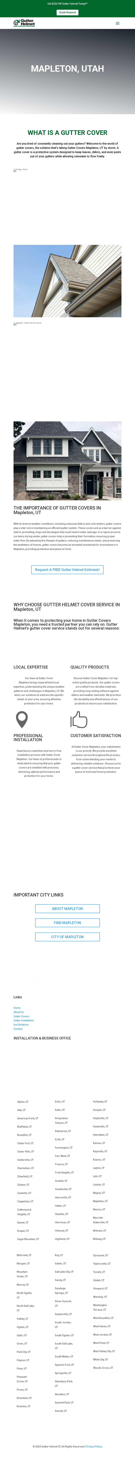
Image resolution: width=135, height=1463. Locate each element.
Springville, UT (63, 1373)
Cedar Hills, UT (25, 1151)
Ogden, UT (22, 1327)
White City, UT (100, 1359)
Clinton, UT (23, 1184)
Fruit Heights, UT (64, 1172)
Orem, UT (22, 1343)
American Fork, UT (27, 1118)
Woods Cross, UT (103, 1367)
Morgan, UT (23, 1263)
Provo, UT (22, 1389)
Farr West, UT (62, 1156)
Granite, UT (61, 1180)
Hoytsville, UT (100, 1118)
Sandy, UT (60, 1280)
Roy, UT (59, 1255)
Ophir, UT (22, 1335)
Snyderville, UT (63, 1314)
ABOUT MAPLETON (67, 909)
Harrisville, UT (63, 1197)
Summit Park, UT (64, 1402)
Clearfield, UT (25, 1176)
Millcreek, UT (24, 1255)
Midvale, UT (99, 1230)
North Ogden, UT (24, 1295)
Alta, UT (21, 1110)
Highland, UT (62, 1239)
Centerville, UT (25, 1159)
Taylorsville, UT (102, 1263)
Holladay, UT (100, 1101)
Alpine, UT (22, 1101)
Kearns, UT (99, 1159)
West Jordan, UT (102, 1334)
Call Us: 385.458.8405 (26, 1065)
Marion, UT (99, 1209)
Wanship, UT (100, 1296)
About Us (19, 1012)
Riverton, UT (23, 1406)
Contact (18, 1028)
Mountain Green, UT (22, 1274)
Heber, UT (60, 1205)
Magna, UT (99, 1192)
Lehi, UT (97, 1176)
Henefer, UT (61, 1214)
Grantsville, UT (63, 1189)
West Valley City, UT (104, 1351)
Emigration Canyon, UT (61, 1120)
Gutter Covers (21, 1016)
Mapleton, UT (100, 1201)
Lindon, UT (99, 1184)
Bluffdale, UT (24, 1126)
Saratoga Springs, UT (61, 1290)
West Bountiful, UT (103, 1318)
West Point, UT (101, 1343)
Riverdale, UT (24, 1398)
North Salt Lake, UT (25, 1308)
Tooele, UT (99, 1272)
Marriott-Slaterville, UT (101, 1220)
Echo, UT (60, 1101)
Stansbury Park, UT (64, 1383)
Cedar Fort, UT (25, 1143)
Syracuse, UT (100, 1255)
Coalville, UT (24, 1193)
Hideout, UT (61, 1230)
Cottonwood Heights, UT (24, 1212)
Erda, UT (60, 1139)
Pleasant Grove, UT (22, 1379)
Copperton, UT (25, 1201)
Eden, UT (60, 1110)
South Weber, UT (64, 1356)
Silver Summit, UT (63, 1303)
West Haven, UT (102, 1326)
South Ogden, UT (64, 1335)
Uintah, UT (98, 1280)
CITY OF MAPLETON (67, 937)
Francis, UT (61, 1164)
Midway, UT (99, 1239)
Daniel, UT (22, 1222)
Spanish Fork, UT (64, 1364)
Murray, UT (23, 1284)
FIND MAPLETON (67, 923)
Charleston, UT (25, 1168)
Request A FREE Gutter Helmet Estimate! (67, 570)
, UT (33, 1057)
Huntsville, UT (100, 1126)
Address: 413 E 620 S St (27, 1049)
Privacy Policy (94, 1446)
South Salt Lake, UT (64, 1346)
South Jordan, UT (63, 1324)
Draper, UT (23, 1230)
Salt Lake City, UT (64, 1271)
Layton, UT (99, 1168)
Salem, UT (60, 1263)
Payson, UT (23, 1360)
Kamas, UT (99, 1143)
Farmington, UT (64, 1147)
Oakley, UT (22, 1318)
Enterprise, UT (63, 1131)
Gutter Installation (24, 1020)
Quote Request (67, 12)
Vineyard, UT (100, 1288)
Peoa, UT (22, 1368)
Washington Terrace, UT (100, 1307)
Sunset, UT (61, 1411)
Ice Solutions (21, 1024)
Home (17, 1007)
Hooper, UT (99, 1110)
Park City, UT (24, 1352)
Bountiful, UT (24, 1135)
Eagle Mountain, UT (28, 1239)
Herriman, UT (62, 1222)
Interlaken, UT (100, 1134)
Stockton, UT (62, 1394)
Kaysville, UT (100, 1151)
